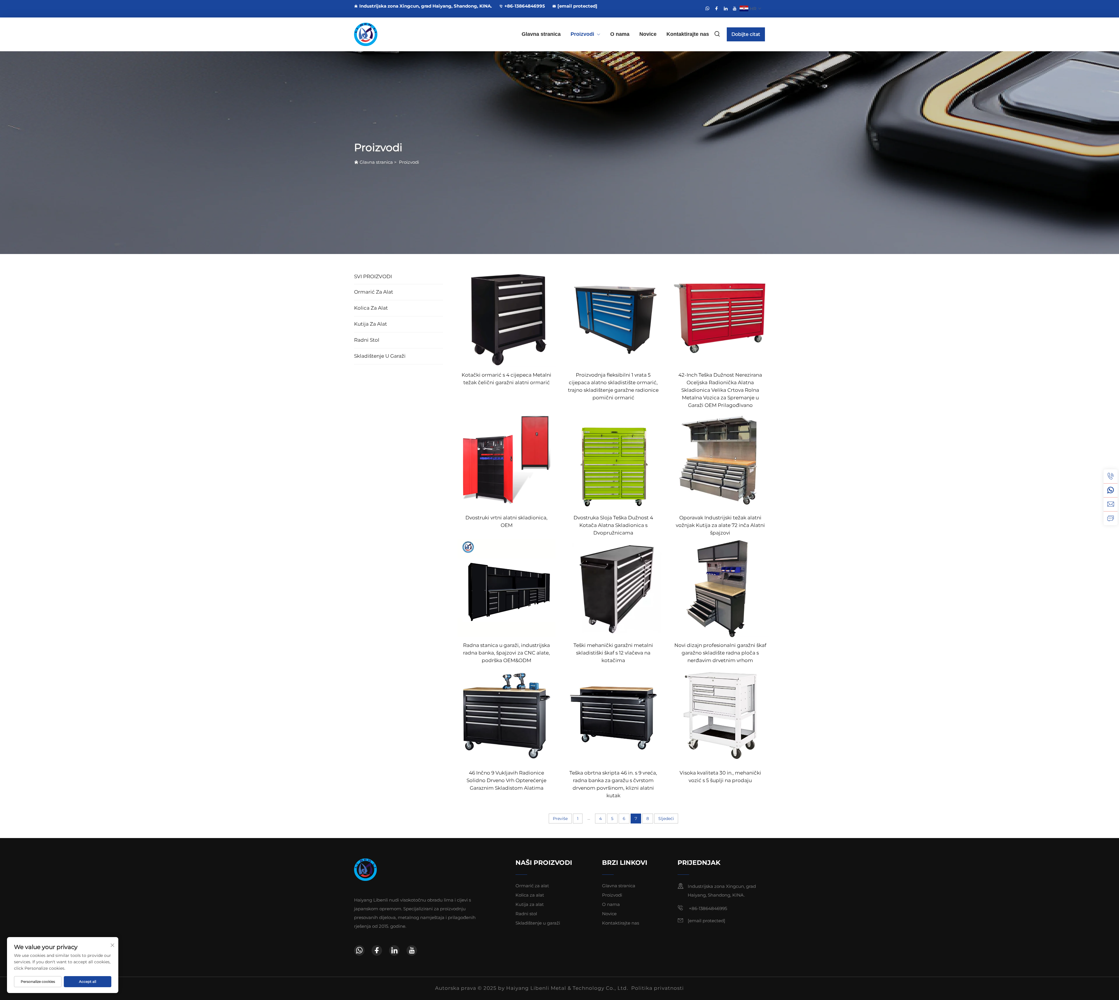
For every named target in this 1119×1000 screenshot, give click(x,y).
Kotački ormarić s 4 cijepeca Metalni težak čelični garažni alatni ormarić (506, 378)
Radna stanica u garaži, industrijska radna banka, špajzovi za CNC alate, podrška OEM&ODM (506, 652)
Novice (648, 34)
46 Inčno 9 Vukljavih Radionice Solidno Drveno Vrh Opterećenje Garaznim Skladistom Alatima (506, 780)
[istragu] (1111, 518)
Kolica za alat (371, 308)
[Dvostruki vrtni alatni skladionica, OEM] (507, 460)
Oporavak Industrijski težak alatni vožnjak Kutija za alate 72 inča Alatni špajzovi (720, 525)
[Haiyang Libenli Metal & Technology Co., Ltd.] (384, 34)
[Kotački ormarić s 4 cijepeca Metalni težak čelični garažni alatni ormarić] (507, 317)
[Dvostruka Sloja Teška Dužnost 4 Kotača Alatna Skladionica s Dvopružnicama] (613, 460)
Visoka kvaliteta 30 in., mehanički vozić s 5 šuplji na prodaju (720, 776)
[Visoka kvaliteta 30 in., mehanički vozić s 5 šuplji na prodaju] (720, 715)
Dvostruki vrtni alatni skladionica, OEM (506, 521)
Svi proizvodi (373, 276)
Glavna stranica (541, 34)
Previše (560, 818)
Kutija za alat (370, 324)
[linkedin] (725, 8)
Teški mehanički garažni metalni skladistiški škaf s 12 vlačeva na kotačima (613, 652)
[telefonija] (1111, 476)
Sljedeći (666, 818)
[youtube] (734, 8)
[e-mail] (1111, 504)
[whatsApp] (707, 8)
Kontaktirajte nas (687, 34)
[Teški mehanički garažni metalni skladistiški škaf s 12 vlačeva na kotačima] (613, 587)
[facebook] (716, 8)
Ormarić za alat (373, 292)
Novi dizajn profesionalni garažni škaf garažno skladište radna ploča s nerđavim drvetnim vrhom (720, 652)
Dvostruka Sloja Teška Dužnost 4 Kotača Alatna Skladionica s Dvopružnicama (613, 525)
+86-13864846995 (524, 6)
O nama (619, 34)
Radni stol (366, 340)
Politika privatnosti (657, 988)
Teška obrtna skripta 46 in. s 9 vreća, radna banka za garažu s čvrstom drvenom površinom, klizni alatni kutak (613, 784)
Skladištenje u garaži (380, 356)
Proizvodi (582, 34)
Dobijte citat (745, 34)
